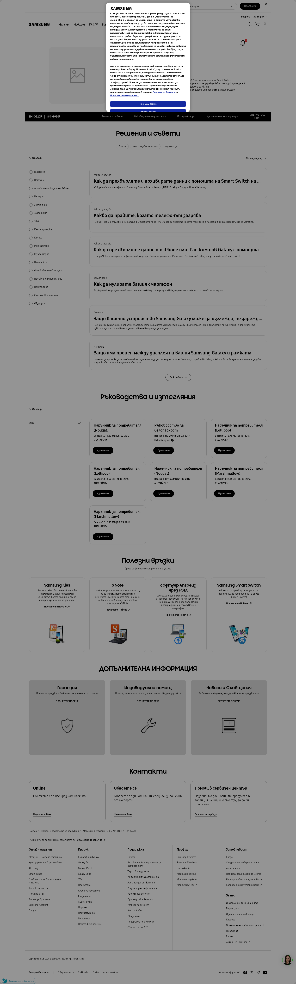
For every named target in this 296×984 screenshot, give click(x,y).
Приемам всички (148, 104)
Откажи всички (148, 112)
